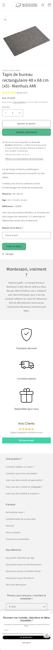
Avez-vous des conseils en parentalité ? (24, 480)
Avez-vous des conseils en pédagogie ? (24, 486)
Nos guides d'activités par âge (20, 557)
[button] (3, 5)
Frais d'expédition (19, 102)
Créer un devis (14, 246)
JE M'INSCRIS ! (26, 637)
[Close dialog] (51, 613)
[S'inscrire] (43, 606)
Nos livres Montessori (16, 584)
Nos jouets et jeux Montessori (20, 578)
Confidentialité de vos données (21, 519)
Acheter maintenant (26, 132)
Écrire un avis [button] (26, 440)
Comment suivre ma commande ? (22, 473)
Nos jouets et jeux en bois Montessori (24, 564)
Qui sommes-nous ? (15, 512)
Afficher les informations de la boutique (24, 158)
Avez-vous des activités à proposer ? (23, 493)
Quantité (6, 107)
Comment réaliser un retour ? (20, 466)
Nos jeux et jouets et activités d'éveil (23, 571)
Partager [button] (10, 254)
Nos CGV (10, 525)
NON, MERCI (26, 642)
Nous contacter (13, 532)
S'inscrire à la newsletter (17, 539)
